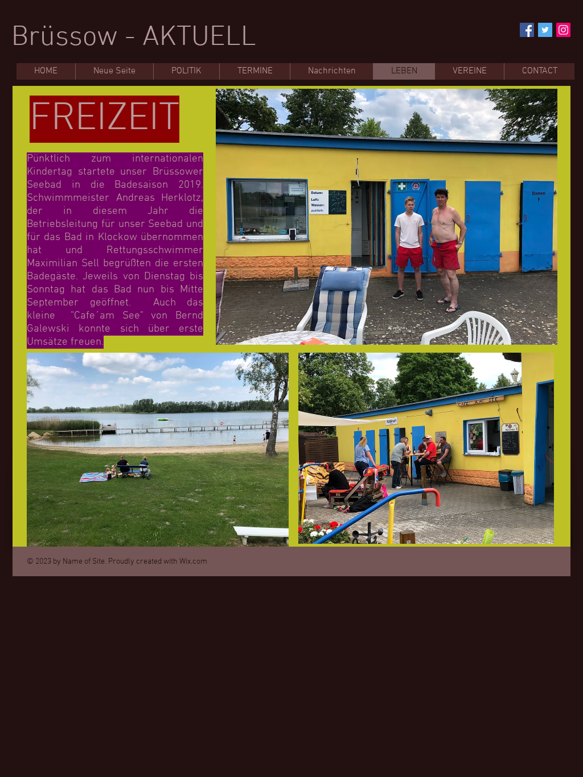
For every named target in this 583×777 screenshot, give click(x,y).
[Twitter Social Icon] (545, 30)
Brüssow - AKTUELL (133, 37)
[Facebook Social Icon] (527, 30)
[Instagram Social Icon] (563, 30)
